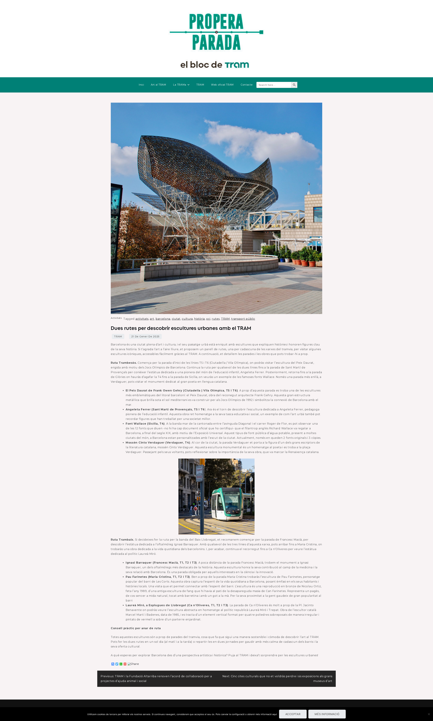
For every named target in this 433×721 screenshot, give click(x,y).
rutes (216, 318)
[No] (428, 714)
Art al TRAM (158, 84)
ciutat (176, 318)
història (199, 318)
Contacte (247, 84)
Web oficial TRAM (222, 84)
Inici (141, 84)
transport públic (243, 318)
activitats (142, 318)
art (152, 318)
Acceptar (293, 714)
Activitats (116, 318)
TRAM (200, 84)
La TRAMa (179, 84)
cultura (187, 318)
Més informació (327, 714)
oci (208, 318)
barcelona (163, 318)
